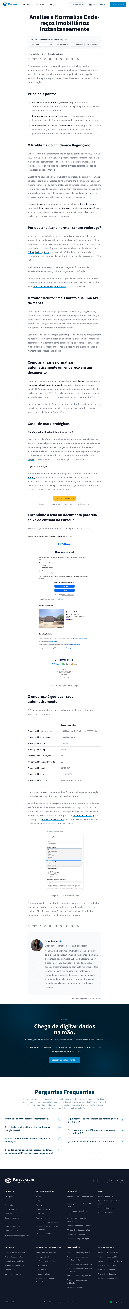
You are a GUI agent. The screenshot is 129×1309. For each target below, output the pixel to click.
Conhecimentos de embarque (47, 1222)
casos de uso (37, 204)
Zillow (31, 252)
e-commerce (87, 208)
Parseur (81, 381)
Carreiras (8, 1213)
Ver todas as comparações (108, 1278)
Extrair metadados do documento (79, 1226)
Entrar (103, 4)
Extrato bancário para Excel (46, 1252)
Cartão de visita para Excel (46, 1261)
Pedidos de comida (43, 1218)
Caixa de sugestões (12, 1218)
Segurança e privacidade (76, 1234)
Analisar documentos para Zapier (79, 1264)
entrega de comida (87, 204)
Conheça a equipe (11, 1209)
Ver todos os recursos (13, 1274)
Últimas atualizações (13, 1226)
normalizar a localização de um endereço (47, 385)
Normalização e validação (14, 1261)
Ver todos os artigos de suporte (78, 1238)
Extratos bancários (43, 1209)
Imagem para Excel (43, 1274)
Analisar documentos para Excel (79, 1252)
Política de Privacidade (106, 1208)
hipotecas (65, 208)
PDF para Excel (41, 1270)
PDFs (38, 1201)
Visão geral (9, 1196)
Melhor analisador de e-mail (108, 1252)
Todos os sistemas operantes (18, 1235)
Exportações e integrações (15, 1265)
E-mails (38, 1196)
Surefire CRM (60, 286)
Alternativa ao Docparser (107, 1265)
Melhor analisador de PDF (107, 1257)
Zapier (31, 459)
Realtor (38, 252)
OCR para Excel (41, 1265)
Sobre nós (9, 1205)
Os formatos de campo (83, 815)
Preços (53, 4)
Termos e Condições (105, 1196)
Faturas (39, 1205)
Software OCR (10, 1270)
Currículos (40, 1213)
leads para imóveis (48, 208)
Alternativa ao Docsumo (107, 1274)
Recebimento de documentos (16, 1252)
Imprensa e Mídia (11, 1231)
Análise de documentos (14, 1257)
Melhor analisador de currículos (110, 1261)
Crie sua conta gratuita (64, 498)
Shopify (31, 477)
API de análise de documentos (78, 1230)
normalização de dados (53, 819)
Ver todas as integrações (76, 1287)
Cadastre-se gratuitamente (63, 1060)
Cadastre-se (117, 4)
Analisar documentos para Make (79, 1276)
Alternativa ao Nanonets (107, 1270)
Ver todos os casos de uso (45, 1234)
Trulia (46, 252)
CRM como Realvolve (43, 286)
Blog (6, 1222)
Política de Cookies (105, 1212)
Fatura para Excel (42, 1257)
